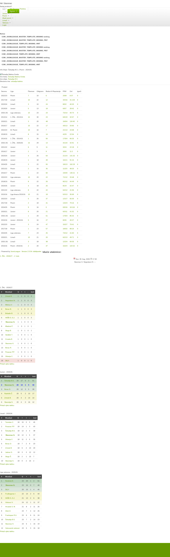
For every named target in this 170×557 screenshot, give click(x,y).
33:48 (72, 177)
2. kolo (16, 256)
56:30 (72, 199)
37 (47, 199)
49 (47, 160)
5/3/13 (65, 194)
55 (47, 164)
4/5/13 (65, 126)
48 (47, 121)
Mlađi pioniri (7, 18)
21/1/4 (65, 156)
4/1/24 (65, 143)
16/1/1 (65, 160)
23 (47, 113)
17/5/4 (65, 138)
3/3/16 (65, 100)
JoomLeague (15, 251)
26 (47, 181)
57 (47, 229)
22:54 (72, 134)
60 (47, 173)
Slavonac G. (10, 322)
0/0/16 (65, 207)
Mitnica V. (8, 305)
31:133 (72, 100)
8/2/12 (65, 181)
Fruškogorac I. (10, 494)
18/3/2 (65, 229)
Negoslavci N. (10, 300)
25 (47, 186)
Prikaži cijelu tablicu (7, 364)
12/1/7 (65, 199)
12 (47, 100)
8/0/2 (64, 104)
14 (47, 134)
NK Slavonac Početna (18, 9)
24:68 (72, 130)
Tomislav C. (9, 422)
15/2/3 (65, 246)
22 (47, 177)
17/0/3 (65, 216)
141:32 (72, 156)
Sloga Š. (8, 456)
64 (47, 156)
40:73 (72, 113)
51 (47, 216)
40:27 (72, 220)
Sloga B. (8, 330)
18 (47, 108)
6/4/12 (65, 190)
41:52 (72, 211)
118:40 (72, 121)
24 (47, 104)
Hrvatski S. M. (10, 507)
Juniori (5, 13)
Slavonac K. (9, 343)
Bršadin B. (9, 313)
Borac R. (8, 348)
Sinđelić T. (9, 335)
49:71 (72, 237)
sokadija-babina (17, 81)
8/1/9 (64, 186)
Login (4, 25)
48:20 (72, 169)
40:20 (72, 104)
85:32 (72, 216)
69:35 (72, 241)
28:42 (72, 108)
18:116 (72, 207)
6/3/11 (65, 211)
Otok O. (8, 511)
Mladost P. (9, 326)
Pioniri (4, 16)
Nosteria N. (9, 481)
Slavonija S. (8, 402)
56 (47, 138)
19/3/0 (65, 173)
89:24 (72, 229)
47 (47, 224)
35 (47, 169)
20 (47, 237)
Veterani (5, 23)
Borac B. (8, 309)
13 (47, 143)
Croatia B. (9, 339)
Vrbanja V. (9, 356)
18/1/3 (65, 164)
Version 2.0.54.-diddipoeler (31, 251)
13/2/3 (65, 203)
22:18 (72, 147)
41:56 (72, 190)
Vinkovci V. (9, 502)
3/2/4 (64, 147)
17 (47, 126)
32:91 (72, 143)
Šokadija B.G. (13, 79)
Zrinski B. (8, 296)
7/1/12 (65, 177)
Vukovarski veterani (12, 528)
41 (47, 203)
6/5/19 (65, 117)
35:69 (72, 194)
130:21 (72, 173)
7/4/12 (65, 233)
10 (29, 100)
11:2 (71, 151)
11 (47, 147)
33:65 (72, 126)
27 (47, 220)
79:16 (72, 203)
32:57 (72, 117)
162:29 (72, 164)
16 (29, 143)
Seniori (12, 11)
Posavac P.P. (10, 352)
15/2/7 (65, 224)
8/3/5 (64, 220)
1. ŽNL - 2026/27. (6, 256)
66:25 (72, 138)
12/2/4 (65, 241)
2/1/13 (65, 130)
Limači (5, 20)
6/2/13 (65, 237)
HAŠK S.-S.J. (10, 318)
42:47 (72, 186)
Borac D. (7, 389)
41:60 (72, 233)
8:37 (71, 96)
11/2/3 (65, 169)
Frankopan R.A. (11, 515)
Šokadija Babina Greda (16, 77)
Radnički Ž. (8, 393)
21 (47, 211)
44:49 (72, 181)
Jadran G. (9, 452)
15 (29, 117)
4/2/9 (64, 134)
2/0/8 (64, 96)
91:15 (72, 160)
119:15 (72, 246)
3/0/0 (64, 151)
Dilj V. (7, 361)
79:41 (72, 224)
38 (47, 241)
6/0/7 (64, 108)
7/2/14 (65, 113)
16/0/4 (65, 121)
